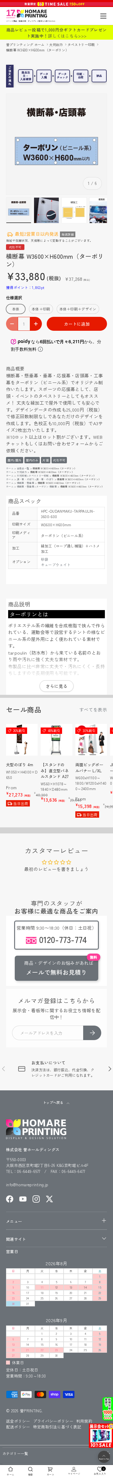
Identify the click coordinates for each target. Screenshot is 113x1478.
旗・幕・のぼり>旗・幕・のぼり (35, 479)
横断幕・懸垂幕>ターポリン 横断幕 (37, 486)
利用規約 (84, 1421)
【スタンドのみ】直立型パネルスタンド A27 (55, 770)
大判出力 (56, 44)
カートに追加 (77, 324)
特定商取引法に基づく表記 (57, 1427)
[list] (56, 144)
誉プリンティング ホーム (26, 44)
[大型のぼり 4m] (22, 740)
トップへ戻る (53, 1102)
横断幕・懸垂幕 (25, 482)
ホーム (10, 468)
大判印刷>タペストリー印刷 (33, 475)
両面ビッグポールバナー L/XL (89, 767)
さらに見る (56, 686)
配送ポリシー (18, 1427)
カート (50, 1474)
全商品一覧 (23, 468)
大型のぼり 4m (19, 764)
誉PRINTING (31, 1411)
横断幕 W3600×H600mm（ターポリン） (37, 50)
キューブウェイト (56, 564)
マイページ (74, 1473)
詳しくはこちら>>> (67, 36)
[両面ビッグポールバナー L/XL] (91, 740)
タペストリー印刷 (81, 44)
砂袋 (45, 559)
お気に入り (100, 1471)
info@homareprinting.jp (27, 1184)
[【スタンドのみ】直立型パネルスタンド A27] (56, 740)
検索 (30, 1474)
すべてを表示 (93, 709)
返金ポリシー (18, 1421)
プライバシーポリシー (53, 1421)
